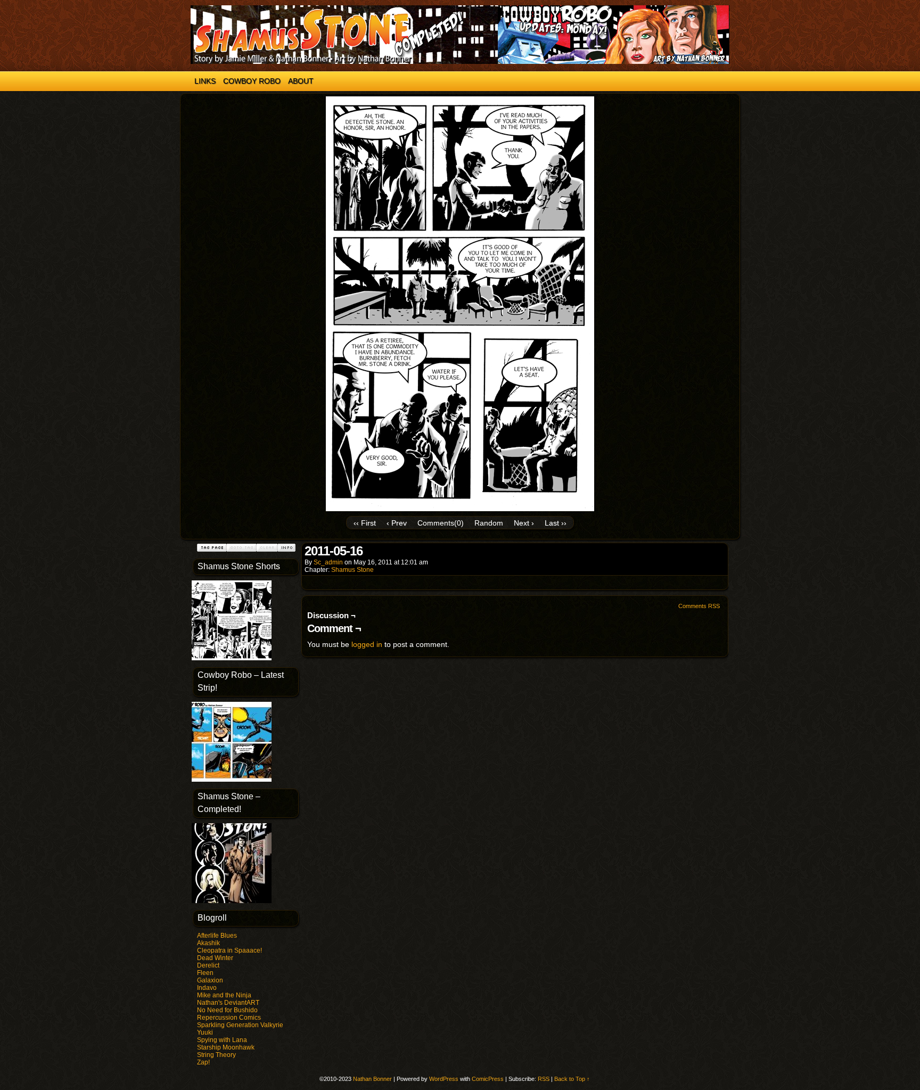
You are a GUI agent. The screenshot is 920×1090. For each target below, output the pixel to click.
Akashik (208, 943)
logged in (366, 644)
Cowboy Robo (252, 81)
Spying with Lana (222, 1040)
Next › (524, 523)
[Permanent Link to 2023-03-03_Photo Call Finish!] (232, 658)
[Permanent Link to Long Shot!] (232, 779)
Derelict (208, 965)
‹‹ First (365, 523)
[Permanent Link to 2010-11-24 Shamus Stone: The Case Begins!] (232, 901)
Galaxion (210, 980)
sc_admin (328, 562)
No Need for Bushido (227, 1010)
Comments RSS (699, 606)
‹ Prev (397, 523)
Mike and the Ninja (224, 995)
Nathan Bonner (372, 1079)
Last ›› (555, 523)
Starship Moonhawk (225, 1047)
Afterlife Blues (217, 935)
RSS (543, 1079)
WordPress (443, 1079)
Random (488, 523)
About (301, 81)
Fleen (205, 973)
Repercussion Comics (229, 1017)
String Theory (216, 1055)
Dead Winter (215, 958)
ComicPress (488, 1079)
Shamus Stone (352, 569)
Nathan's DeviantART (228, 1002)
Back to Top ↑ (572, 1079)
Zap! (203, 1062)
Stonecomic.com (460, 34)
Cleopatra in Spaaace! (229, 950)
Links (205, 81)
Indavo (207, 987)
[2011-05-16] (460, 508)
